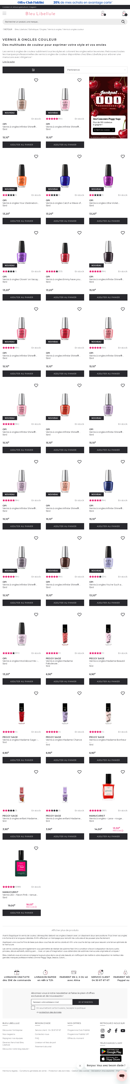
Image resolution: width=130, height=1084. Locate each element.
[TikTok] (109, 1032)
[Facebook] (116, 1032)
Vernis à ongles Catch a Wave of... (64, 203)
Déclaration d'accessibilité (102, 1071)
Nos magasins (9, 1034)
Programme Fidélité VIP (78, 1034)
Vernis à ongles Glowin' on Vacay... (21, 279)
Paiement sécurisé (43, 1046)
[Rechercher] (123, 22)
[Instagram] (102, 1032)
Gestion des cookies (80, 1071)
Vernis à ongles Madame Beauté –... (107, 662)
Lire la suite (9, 61)
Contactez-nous (42, 1034)
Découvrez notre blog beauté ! (16, 1049)
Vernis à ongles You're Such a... (106, 584)
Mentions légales (10, 1071)
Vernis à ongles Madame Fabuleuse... (59, 662)
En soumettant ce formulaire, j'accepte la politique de (61, 1010)
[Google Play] (111, 1054)
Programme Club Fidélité (79, 1030)
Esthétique (33, 29)
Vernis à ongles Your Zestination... (21, 203)
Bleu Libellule (21, 29)
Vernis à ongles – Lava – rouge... (106, 818)
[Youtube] (122, 1032)
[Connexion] (103, 13)
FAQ (37, 1038)
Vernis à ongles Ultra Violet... (104, 203)
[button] (83, 13)
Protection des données (59, 1071)
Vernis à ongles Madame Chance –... (64, 740)
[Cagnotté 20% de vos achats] (65, 2)
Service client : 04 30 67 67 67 (48, 1030)
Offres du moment (76, 1038)
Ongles (43, 29)
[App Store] (111, 1061)
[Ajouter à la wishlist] (37, 81)
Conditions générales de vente (33, 1071)
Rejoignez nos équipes (13, 1038)
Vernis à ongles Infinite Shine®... (20, 126)
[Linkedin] (102, 1038)
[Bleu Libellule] (44, 13)
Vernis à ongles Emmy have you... (64, 279)
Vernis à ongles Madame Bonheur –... (107, 740)
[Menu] (4, 13)
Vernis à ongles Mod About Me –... (21, 661)
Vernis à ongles (54, 29)
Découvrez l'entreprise (12, 1030)
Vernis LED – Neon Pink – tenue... (20, 894)
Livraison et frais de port (45, 1042)
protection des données (50, 1012)
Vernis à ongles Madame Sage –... (21, 739)
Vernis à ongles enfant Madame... (21, 818)
